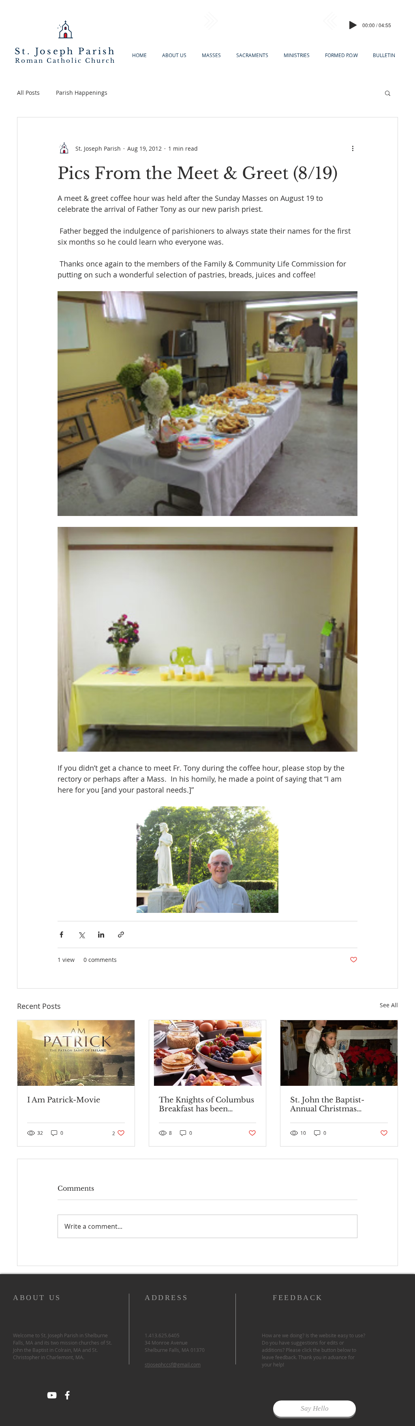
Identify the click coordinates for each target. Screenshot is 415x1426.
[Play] (353, 25)
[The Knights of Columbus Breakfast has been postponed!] (207, 1053)
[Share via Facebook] (61, 934)
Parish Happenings (81, 92)
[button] (387, 93)
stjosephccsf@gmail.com (173, 1364)
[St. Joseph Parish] (67, 1395)
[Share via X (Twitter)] (81, 934)
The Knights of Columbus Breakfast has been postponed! (206, 1104)
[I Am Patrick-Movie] (76, 1053)
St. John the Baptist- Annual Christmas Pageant (327, 1104)
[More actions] (352, 148)
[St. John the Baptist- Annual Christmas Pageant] (339, 1053)
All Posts (28, 92)
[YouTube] (52, 1395)
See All (389, 1005)
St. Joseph (44, 51)
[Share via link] (121, 934)
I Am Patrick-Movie (63, 1100)
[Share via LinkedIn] (101, 934)
